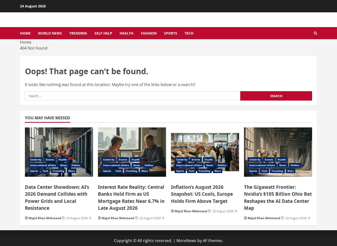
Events (50, 159)
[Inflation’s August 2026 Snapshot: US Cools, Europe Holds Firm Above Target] (205, 152)
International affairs (43, 165)
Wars (71, 171)
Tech (189, 33)
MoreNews (186, 240)
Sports (170, 33)
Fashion (149, 33)
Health (126, 33)
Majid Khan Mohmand (45, 218)
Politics (76, 165)
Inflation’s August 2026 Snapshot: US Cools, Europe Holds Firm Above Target (202, 194)
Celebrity (35, 159)
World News (50, 33)
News (63, 165)
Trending (78, 33)
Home (25, 33)
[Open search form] (315, 33)
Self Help (103, 33)
